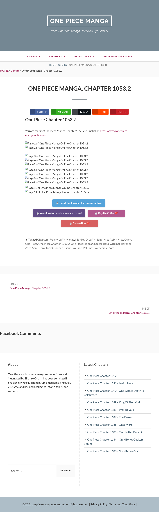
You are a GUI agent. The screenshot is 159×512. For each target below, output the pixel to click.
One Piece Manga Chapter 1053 (90, 243)
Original (115, 243)
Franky (54, 239)
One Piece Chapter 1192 (101, 375)
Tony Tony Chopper (50, 248)
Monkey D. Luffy (85, 239)
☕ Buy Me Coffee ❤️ (106, 213)
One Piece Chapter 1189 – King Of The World (114, 402)
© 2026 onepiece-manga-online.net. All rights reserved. (56, 504)
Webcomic (101, 248)
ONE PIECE (33, 56)
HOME (4, 70)
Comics (15, 70)
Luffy (62, 239)
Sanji (35, 248)
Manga (70, 239)
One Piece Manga (79, 20)
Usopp (67, 248)
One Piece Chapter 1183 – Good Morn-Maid (113, 451)
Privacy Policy (84, 56)
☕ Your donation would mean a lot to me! (59, 213)
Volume (77, 248)
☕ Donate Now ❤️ (79, 223)
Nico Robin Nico (113, 239)
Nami (99, 239)
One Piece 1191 (57, 56)
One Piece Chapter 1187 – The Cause (109, 417)
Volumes (88, 248)
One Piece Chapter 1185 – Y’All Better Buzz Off (115, 432)
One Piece (31, 243)
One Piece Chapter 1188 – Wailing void (110, 409)
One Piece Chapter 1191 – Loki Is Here (110, 383)
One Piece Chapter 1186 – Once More (109, 424)
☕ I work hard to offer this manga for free (79, 203)
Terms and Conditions (117, 56)
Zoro (111, 248)
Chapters (42, 239)
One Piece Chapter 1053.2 (54, 243)
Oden (127, 239)
